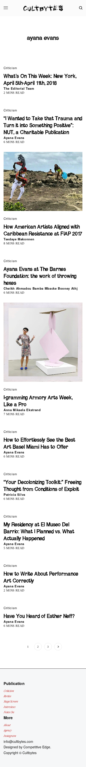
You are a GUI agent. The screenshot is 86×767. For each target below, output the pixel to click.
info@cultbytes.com (18, 741)
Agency (7, 730)
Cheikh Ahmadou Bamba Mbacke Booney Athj (41, 288)
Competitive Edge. (37, 747)
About (7, 725)
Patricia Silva (14, 494)
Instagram (10, 736)
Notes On (9, 712)
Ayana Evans (14, 137)
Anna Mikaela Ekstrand (22, 410)
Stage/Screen (11, 701)
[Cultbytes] (43, 8)
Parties (7, 696)
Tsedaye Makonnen (19, 239)
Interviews (9, 707)
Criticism (10, 68)
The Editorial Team (19, 88)
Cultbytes (29, 752)
